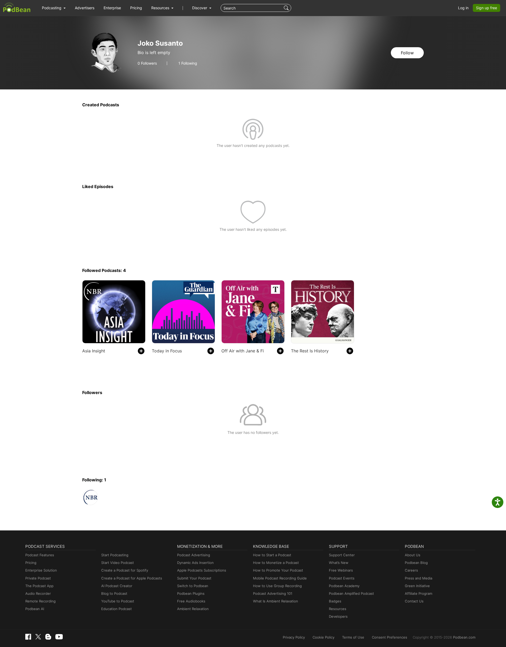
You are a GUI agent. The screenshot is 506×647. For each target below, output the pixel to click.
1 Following (187, 63)
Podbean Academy (344, 586)
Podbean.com (464, 637)
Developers (338, 616)
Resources (337, 609)
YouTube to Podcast (117, 601)
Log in (463, 8)
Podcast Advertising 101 (272, 593)
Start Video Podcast (117, 562)
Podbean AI (34, 609)
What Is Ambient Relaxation (275, 601)
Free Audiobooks (191, 601)
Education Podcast (116, 609)
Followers (147, 63)
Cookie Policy (323, 637)
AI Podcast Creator (116, 586)
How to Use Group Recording (277, 586)
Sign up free (486, 8)
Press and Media (418, 578)
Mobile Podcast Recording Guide (280, 578)
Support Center (342, 555)
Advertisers (84, 8)
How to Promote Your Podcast (278, 570)
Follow (407, 52)
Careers (411, 570)
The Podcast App (39, 586)
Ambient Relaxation (193, 609)
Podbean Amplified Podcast (351, 593)
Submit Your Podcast (194, 578)
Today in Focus (167, 350)
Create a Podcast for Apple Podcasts (131, 578)
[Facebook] (28, 637)
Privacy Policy (294, 637)
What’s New (338, 562)
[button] (54, 8)
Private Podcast (38, 578)
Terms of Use (353, 637)
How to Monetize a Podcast (276, 562)
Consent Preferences (389, 637)
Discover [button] (200, 8)
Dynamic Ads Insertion (195, 562)
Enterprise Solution (41, 570)
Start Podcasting (114, 555)
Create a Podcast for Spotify (124, 570)
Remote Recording (40, 601)
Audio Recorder (38, 593)
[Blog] (48, 637)
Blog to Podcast (114, 593)
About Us (412, 555)
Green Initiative (417, 586)
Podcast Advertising (193, 555)
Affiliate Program (418, 593)
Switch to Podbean (192, 586)
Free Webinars (341, 570)
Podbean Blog (416, 562)
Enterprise (112, 8)
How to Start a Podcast (272, 555)
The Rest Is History (310, 350)
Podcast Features (39, 555)
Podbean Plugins (191, 593)
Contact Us (414, 601)
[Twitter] (38, 637)
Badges (335, 601)
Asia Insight (93, 350)
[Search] (287, 8)
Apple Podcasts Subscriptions (201, 570)
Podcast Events (341, 578)
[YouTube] (59, 636)
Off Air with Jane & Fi (242, 350)
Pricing (136, 8)
